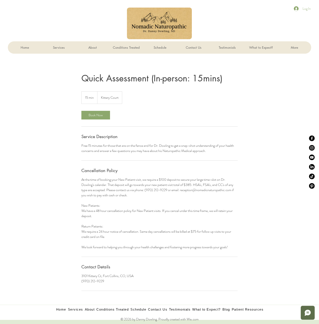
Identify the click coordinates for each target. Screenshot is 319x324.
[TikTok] (312, 176)
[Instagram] (312, 148)
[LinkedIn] (312, 167)
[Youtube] (312, 157)
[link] (95, 115)
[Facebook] (312, 138)
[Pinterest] (312, 186)
